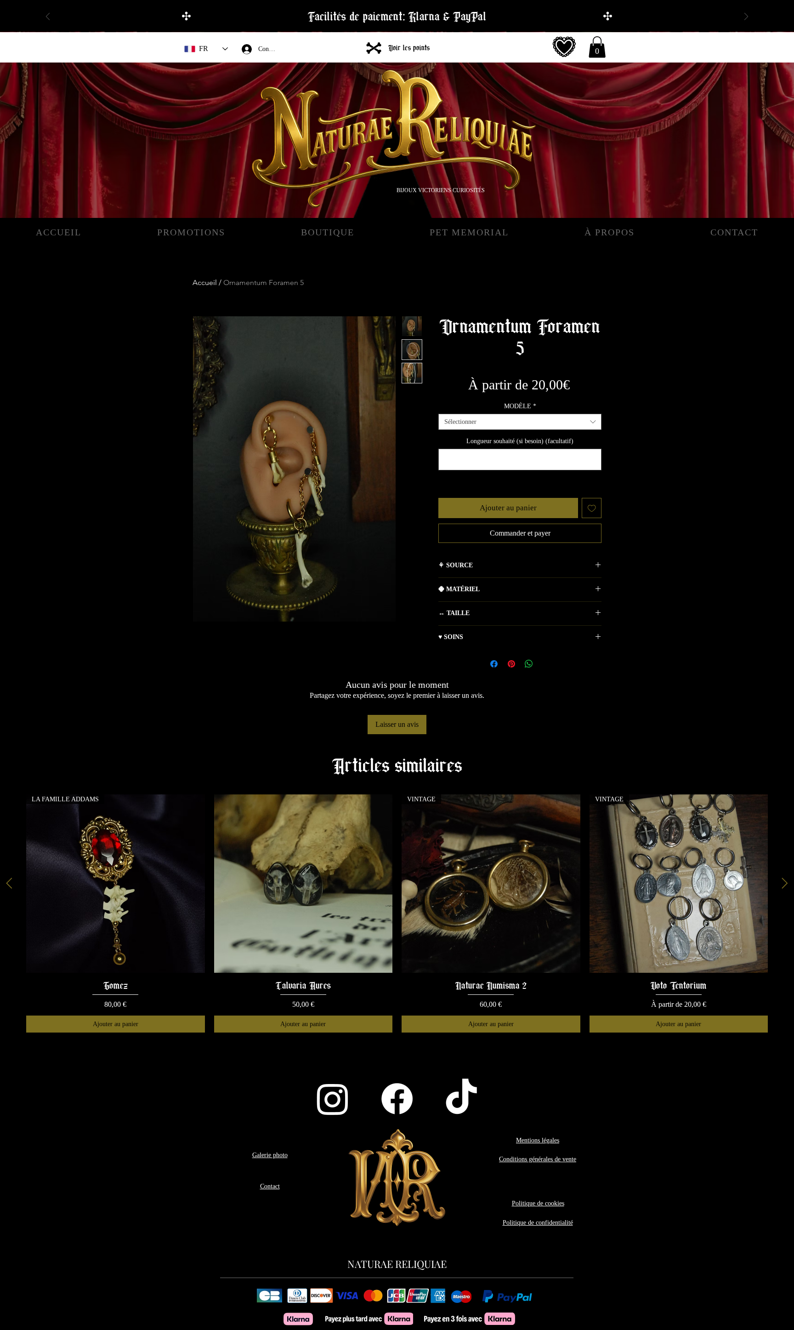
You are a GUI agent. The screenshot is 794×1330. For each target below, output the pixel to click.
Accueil (205, 282)
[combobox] (519, 422)
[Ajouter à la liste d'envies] (592, 508)
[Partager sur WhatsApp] (528, 663)
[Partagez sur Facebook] (493, 663)
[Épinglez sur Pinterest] (511, 663)
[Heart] (564, 47)
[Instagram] (332, 1098)
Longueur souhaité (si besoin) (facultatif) (519, 441)
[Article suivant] (785, 883)
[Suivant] (746, 17)
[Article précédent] (9, 883)
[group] (397, 913)
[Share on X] (546, 663)
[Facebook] (397, 1098)
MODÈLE (520, 406)
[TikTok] (461, 1098)
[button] (597, 47)
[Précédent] (48, 17)
